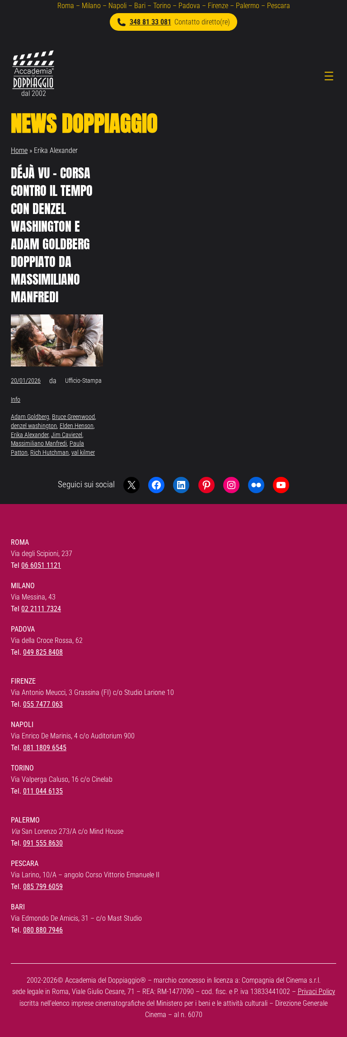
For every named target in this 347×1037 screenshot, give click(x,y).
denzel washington (34, 425)
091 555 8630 (43, 843)
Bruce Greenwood (73, 416)
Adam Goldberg (30, 416)
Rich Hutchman (49, 452)
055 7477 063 (43, 704)
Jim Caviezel (66, 434)
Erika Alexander (29, 434)
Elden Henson (77, 425)
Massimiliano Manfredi (39, 443)
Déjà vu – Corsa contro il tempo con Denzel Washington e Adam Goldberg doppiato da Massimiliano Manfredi (52, 234)
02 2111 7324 (41, 608)
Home (19, 150)
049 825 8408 (43, 652)
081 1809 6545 (44, 747)
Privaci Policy (316, 991)
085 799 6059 (43, 886)
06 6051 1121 (41, 565)
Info (15, 399)
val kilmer (83, 452)
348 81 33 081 (150, 22)
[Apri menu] (329, 76)
